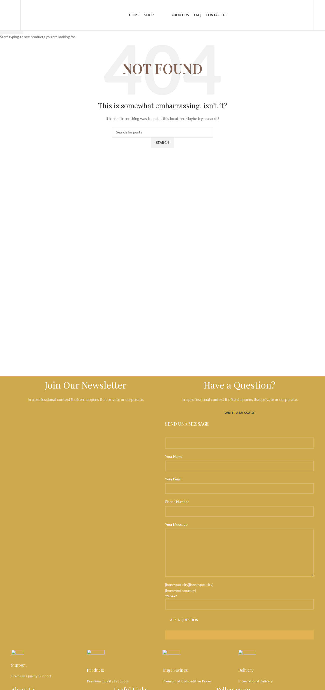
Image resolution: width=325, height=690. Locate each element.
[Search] (15, 15)
